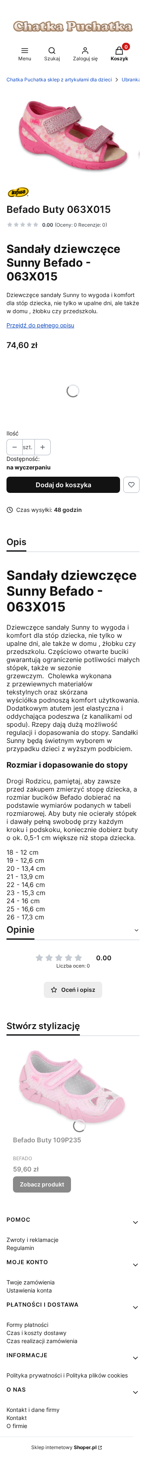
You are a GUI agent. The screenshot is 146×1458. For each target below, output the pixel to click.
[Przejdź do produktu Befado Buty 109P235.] (73, 1087)
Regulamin (20, 1247)
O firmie (16, 1425)
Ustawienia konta (29, 1290)
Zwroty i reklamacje (32, 1239)
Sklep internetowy (64, 1447)
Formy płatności (27, 1324)
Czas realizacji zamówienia (41, 1340)
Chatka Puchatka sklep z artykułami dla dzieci (59, 79)
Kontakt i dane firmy (33, 1409)
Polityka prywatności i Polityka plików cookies (67, 1375)
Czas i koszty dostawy (36, 1332)
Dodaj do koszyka (63, 485)
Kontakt (16, 1417)
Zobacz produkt (42, 1184)
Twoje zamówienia (30, 1282)
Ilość (12, 433)
